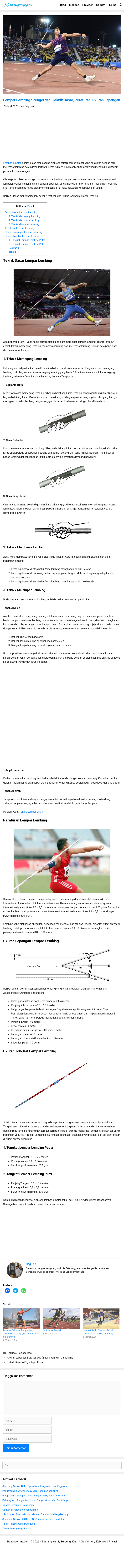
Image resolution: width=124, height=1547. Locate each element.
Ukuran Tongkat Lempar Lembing (22, 236)
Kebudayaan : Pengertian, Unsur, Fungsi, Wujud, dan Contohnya (35, 1500)
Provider (87, 4)
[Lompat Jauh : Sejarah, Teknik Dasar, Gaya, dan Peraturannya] (101, 1318)
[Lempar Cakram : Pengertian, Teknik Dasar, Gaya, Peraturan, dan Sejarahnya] (21, 1318)
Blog (63, 4)
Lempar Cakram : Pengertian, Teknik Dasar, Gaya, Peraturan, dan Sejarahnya (20, 1333)
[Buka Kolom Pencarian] (121, 5)
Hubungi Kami (69, 1541)
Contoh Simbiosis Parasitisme (18, 1505)
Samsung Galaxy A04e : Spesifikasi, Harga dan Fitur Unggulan (34, 1486)
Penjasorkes (24, 1352)
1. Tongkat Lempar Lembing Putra (27, 240)
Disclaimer (87, 1541)
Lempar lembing (12, 162)
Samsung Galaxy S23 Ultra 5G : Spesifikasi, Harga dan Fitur (33, 1519)
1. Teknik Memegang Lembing (24, 216)
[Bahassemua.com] (18, 5)
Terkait (12, 251)
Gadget (100, 4)
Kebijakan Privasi (106, 1541)
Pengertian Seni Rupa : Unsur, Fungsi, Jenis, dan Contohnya (33, 1495)
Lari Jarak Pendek (52, 1330)
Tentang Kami (50, 1541)
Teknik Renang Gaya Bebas (16, 1528)
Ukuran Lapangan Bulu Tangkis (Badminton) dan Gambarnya (40, 1357)
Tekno (112, 4)
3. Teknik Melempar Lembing (24, 224)
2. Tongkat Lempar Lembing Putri (26, 244)
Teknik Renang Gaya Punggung (18, 1523)
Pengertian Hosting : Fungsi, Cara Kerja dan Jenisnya (30, 1490)
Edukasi (11, 1352)
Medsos (74, 4)
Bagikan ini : (15, 247)
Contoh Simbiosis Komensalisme (20, 1509)
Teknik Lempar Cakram (32, 811)
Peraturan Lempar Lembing (19, 228)
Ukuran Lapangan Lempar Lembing (23, 232)
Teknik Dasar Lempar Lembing (21, 212)
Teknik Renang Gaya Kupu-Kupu (25, 1362)
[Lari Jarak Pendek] (61, 1318)
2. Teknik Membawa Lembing (24, 220)
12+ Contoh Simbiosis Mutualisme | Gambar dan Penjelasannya (36, 1514)
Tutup (30, 206)
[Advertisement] (62, 136)
